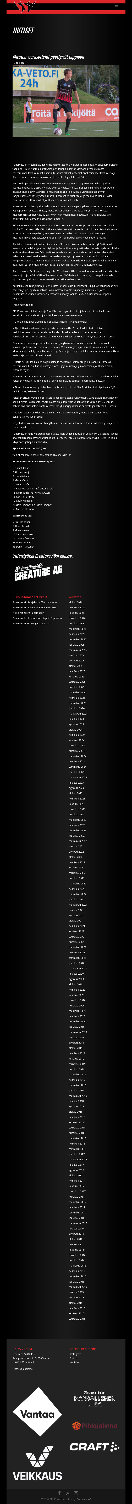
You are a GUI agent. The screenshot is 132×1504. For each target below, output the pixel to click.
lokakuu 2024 (76, 719)
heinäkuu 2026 (77, 607)
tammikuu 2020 (77, 1021)
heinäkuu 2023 (77, 798)
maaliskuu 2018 (77, 1138)
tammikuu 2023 (77, 830)
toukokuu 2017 (77, 1191)
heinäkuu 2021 (77, 926)
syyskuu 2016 (76, 1233)
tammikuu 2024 (77, 766)
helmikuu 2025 (77, 697)
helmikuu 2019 (77, 1079)
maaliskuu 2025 (77, 692)
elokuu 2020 (75, 984)
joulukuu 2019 (77, 1026)
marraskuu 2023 (78, 777)
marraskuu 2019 (78, 1032)
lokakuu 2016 (76, 1228)
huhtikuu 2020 (77, 1005)
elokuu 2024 (75, 729)
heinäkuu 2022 (77, 862)
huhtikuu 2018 (77, 1133)
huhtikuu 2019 (77, 1069)
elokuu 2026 (75, 602)
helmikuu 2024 (77, 761)
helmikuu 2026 (77, 634)
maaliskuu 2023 (77, 819)
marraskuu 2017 (78, 1159)
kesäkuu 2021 (76, 931)
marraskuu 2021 (78, 904)
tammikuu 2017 (77, 1212)
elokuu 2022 (75, 857)
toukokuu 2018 (77, 1127)
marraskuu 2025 (78, 650)
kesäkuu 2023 (76, 804)
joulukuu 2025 (77, 644)
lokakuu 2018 (76, 1101)
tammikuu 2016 (77, 1276)
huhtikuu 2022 (77, 878)
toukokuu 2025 (77, 681)
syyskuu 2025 (76, 660)
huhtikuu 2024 (77, 750)
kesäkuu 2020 (76, 995)
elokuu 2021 (75, 920)
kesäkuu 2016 (76, 1249)
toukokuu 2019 (77, 1064)
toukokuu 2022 (77, 872)
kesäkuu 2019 (76, 1058)
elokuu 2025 (75, 665)
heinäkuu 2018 (77, 1117)
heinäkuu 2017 (77, 1180)
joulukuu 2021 (77, 899)
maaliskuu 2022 (77, 883)
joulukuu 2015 (77, 1281)
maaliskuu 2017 (77, 1202)
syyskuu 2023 (76, 787)
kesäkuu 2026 (76, 612)
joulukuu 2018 (77, 1090)
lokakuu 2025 (76, 655)
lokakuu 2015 (76, 1292)
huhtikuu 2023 (77, 814)
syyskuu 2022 (76, 851)
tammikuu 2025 (77, 703)
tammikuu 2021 (77, 957)
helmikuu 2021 (77, 952)
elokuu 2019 (75, 1048)
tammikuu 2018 (77, 1149)
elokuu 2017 (75, 1175)
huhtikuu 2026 (77, 623)
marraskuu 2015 (78, 1286)
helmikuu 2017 (77, 1207)
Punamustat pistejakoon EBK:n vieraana (35, 602)
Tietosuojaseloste (23, 1368)
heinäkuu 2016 (77, 1244)
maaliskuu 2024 (77, 756)
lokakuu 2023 (76, 782)
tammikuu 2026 (77, 639)
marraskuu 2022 (78, 841)
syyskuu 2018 (76, 1106)
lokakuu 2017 (76, 1164)
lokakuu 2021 (76, 910)
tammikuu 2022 (77, 894)
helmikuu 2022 (77, 888)
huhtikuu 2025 (77, 687)
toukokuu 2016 (77, 1255)
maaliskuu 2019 (77, 1074)
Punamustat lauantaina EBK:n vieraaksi (34, 607)
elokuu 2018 (75, 1111)
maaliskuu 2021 (77, 947)
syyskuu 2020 (76, 979)
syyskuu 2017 (76, 1170)
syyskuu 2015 (76, 1297)
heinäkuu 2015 (77, 1308)
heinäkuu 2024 (77, 734)
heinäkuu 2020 (77, 989)
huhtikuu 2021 (77, 942)
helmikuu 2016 (77, 1271)
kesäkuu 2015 (76, 1313)
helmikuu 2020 (77, 1016)
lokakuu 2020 (76, 973)
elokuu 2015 (75, 1302)
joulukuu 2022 (77, 835)
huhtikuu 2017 (77, 1196)
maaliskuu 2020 (77, 1010)
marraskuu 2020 (78, 968)
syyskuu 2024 (76, 724)
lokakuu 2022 (76, 846)
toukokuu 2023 (77, 809)
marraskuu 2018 (78, 1095)
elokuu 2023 (75, 793)
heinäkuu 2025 (77, 671)
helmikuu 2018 (77, 1143)
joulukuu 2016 (77, 1217)
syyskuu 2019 (76, 1042)
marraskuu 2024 (78, 713)
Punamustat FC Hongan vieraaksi (31, 623)
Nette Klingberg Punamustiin (28, 612)
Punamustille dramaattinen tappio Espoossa (37, 618)
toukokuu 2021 (77, 936)
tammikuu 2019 (77, 1085)
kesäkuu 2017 (76, 1186)
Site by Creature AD (79, 1499)
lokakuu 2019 (76, 1037)
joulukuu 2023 (77, 772)
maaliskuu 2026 (77, 628)
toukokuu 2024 (77, 745)
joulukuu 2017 (77, 1154)
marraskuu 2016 (78, 1223)
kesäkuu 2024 (76, 740)
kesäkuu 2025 (76, 676)
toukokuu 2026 (77, 618)
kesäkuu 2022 (76, 867)
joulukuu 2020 (77, 963)
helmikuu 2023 (77, 825)
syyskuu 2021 (76, 915)
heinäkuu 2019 (77, 1053)
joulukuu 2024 (77, 708)
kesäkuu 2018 (76, 1122)
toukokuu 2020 (77, 1000)
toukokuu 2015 (77, 1318)
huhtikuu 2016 (77, 1260)
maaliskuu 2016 (77, 1265)
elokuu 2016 (75, 1239)
